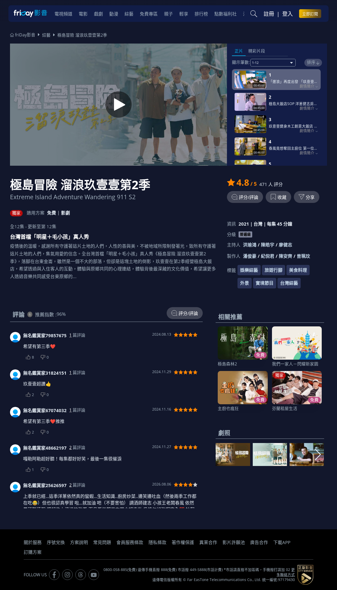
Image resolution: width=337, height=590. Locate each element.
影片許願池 (233, 542)
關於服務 (33, 542)
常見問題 (102, 542)
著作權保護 (183, 542)
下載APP (281, 542)
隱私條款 (157, 542)
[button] (317, 454)
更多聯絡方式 (285, 572)
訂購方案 (33, 552)
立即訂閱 (310, 13)
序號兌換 (56, 542)
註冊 (269, 13)
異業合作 (208, 542)
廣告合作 (259, 542)
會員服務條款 (129, 542)
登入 (287, 13)
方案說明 (79, 542)
